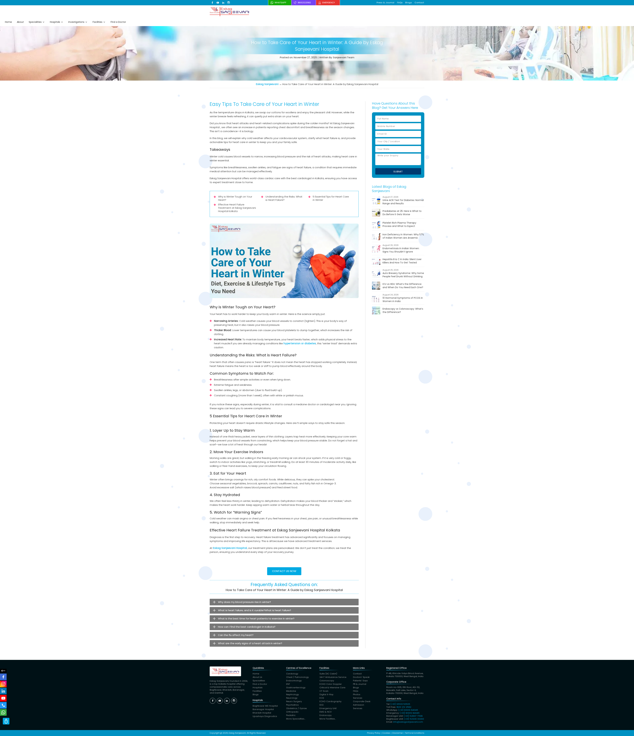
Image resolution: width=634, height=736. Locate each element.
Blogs (408, 2)
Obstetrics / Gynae (296, 708)
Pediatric (291, 715)
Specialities (35, 22)
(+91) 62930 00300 (414, 718)
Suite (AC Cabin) (328, 673)
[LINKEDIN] (3, 691)
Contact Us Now (284, 571)
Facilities (97, 22)
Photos (356, 694)
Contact (419, 2)
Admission (358, 704)
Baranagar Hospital (263, 709)
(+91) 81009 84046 (408, 710)
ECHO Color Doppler (330, 684)
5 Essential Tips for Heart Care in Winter (331, 198)
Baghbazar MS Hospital (265, 705)
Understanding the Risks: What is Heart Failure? (283, 198)
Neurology (291, 698)
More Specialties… (295, 718)
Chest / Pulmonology (297, 677)
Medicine (291, 691)
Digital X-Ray (326, 694)
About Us (257, 677)
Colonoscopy (326, 680)
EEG (321, 704)
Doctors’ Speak (361, 677)
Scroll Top (6, 721)
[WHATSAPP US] (3, 712)
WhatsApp (280, 2)
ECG (321, 698)
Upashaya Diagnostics (265, 716)
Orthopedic (292, 711)
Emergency (328, 2)
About (20, 22)
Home (8, 22)
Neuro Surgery (294, 701)
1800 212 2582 (403, 707)
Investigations (76, 22)
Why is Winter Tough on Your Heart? (235, 198)
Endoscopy (325, 715)
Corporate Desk (361, 701)
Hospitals (55, 22)
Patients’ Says (360, 680)
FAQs (400, 2)
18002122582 (304, 2)
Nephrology (292, 694)
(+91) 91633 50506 (400, 704)
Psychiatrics (292, 704)
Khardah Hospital (262, 712)
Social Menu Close (3, 671)
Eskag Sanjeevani (267, 84)
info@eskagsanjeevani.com (408, 721)
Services (357, 698)
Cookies (386, 733)
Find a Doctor (118, 22)
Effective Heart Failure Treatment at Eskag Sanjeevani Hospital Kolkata (237, 208)
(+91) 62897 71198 (413, 716)
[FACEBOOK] (3, 677)
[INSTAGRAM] (3, 684)
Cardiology (292, 673)
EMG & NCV (325, 711)
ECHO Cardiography (330, 701)
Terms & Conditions (414, 733)
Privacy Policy (373, 733)
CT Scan (323, 691)
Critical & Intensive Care (332, 687)
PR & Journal (359, 684)
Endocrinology (294, 680)
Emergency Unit (327, 708)
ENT (288, 684)
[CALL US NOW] (3, 705)
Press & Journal (385, 2)
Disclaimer (397, 733)
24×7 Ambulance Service (332, 677)
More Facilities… (327, 718)
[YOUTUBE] (3, 698)
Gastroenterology (295, 687)
